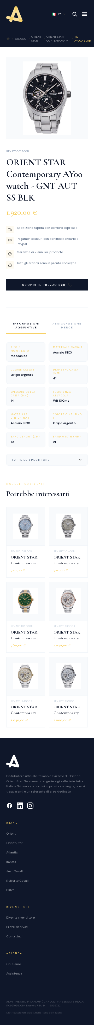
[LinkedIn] (20, 805)
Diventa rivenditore (20, 917)
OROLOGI (21, 39)
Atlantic (12, 852)
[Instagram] (30, 805)
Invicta (11, 862)
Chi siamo (13, 964)
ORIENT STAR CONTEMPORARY (57, 38)
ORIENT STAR (36, 38)
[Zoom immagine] (80, 131)
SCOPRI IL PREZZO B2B (44, 285)
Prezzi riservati (17, 927)
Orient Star (14, 843)
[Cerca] (74, 14)
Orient (11, 834)
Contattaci (14, 936)
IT (56, 14)
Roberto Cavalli (17, 881)
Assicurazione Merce (66, 325)
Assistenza (14, 973)
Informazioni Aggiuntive (26, 325)
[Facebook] (9, 805)
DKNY (10, 890)
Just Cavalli (15, 871)
